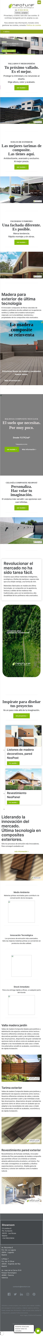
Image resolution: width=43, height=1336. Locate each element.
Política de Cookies (22, 1313)
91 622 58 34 (23, 10)
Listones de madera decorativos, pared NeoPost (20, 754)
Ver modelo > (14, 763)
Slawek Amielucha (25, 1324)
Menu (6, 32)
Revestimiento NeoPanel (16, 795)
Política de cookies (33, 25)
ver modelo (21, 88)
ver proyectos (21, 716)
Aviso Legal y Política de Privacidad (31, 1315)
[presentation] (24, 737)
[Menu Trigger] (39, 2)
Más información (12, 380)
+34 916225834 (8, 1238)
